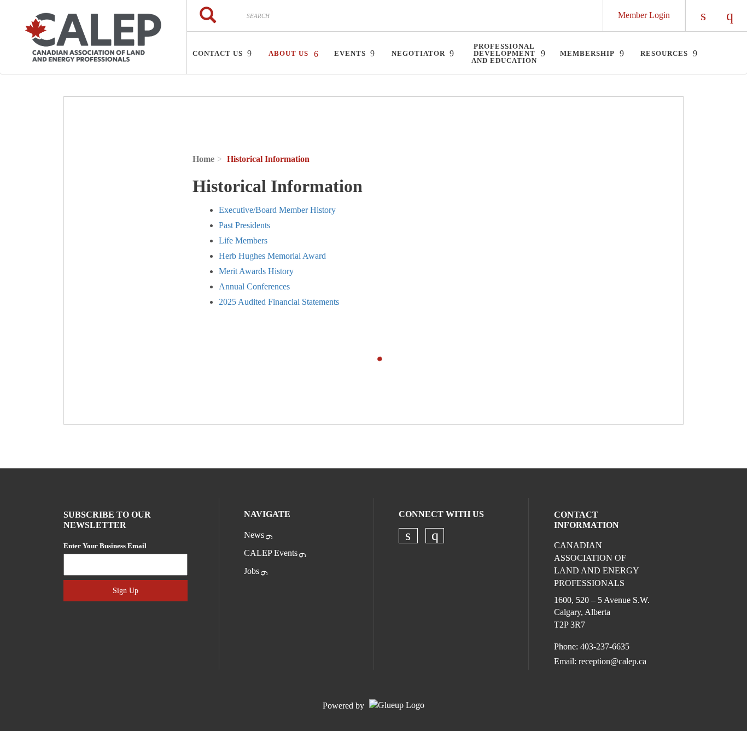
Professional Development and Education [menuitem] (504, 53)
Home (203, 159)
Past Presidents (244, 225)
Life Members (243, 240)
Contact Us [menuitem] (217, 53)
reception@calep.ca (612, 661)
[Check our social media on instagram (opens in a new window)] (435, 536)
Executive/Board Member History (277, 209)
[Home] (93, 37)
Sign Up (125, 591)
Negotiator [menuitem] (418, 53)
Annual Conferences (254, 286)
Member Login (644, 15)
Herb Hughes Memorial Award (272, 255)
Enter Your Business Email (105, 546)
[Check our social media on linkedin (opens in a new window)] (408, 536)
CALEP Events (270, 553)
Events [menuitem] (350, 53)
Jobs (251, 571)
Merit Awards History (256, 271)
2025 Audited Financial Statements (279, 301)
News (254, 534)
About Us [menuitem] (288, 53)
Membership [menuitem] (587, 53)
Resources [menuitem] (664, 53)
